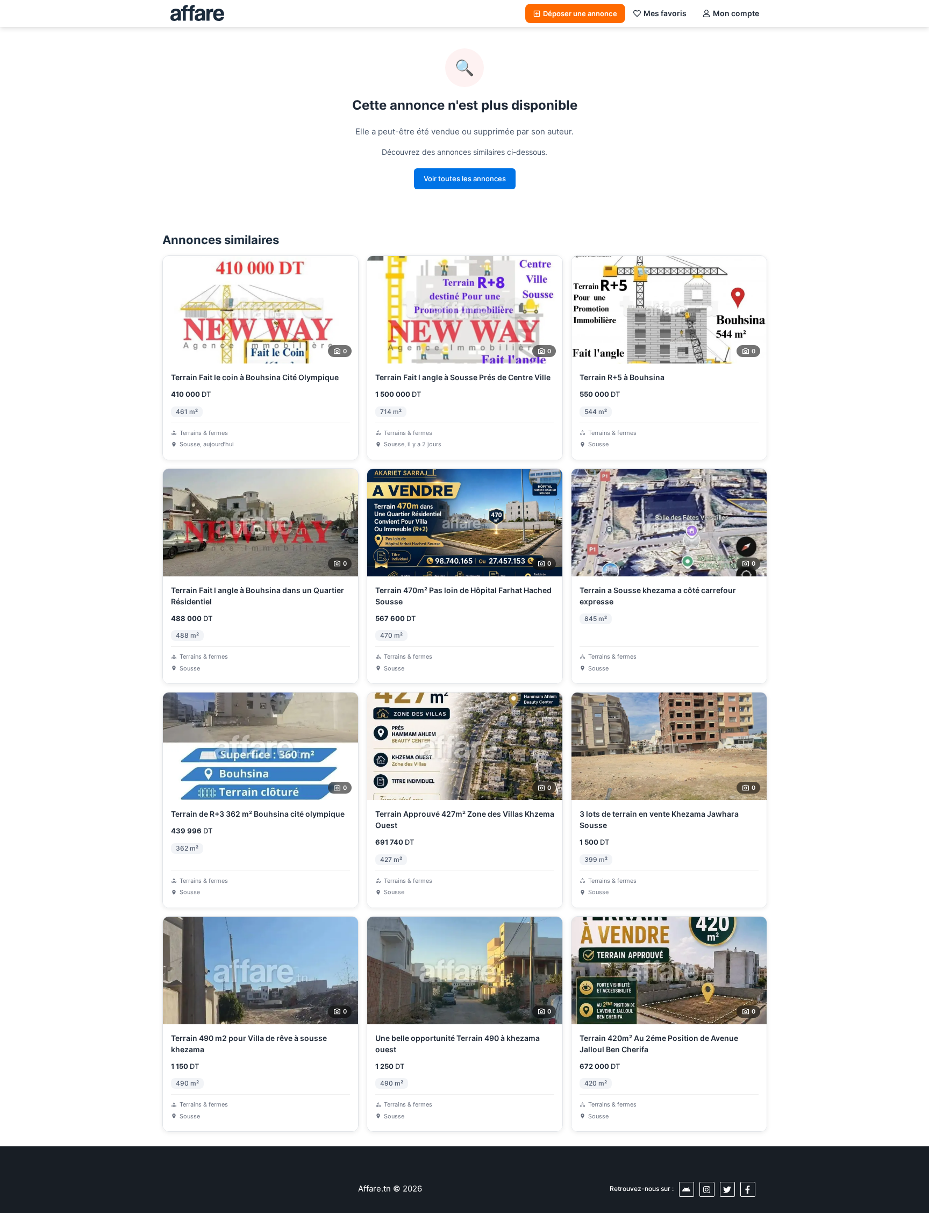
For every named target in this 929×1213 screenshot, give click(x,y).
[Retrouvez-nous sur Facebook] (747, 1189)
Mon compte (736, 13)
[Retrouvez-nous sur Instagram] (706, 1189)
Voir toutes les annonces (465, 178)
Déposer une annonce (580, 13)
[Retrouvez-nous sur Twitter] (727, 1189)
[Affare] (197, 13)
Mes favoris (665, 13)
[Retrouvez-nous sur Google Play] (686, 1189)
